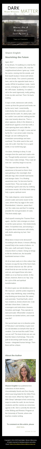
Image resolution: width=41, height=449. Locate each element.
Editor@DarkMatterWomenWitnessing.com (22, 444)
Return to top (30, 431)
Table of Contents (20, 39)
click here (20, 427)
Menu (20, 18)
